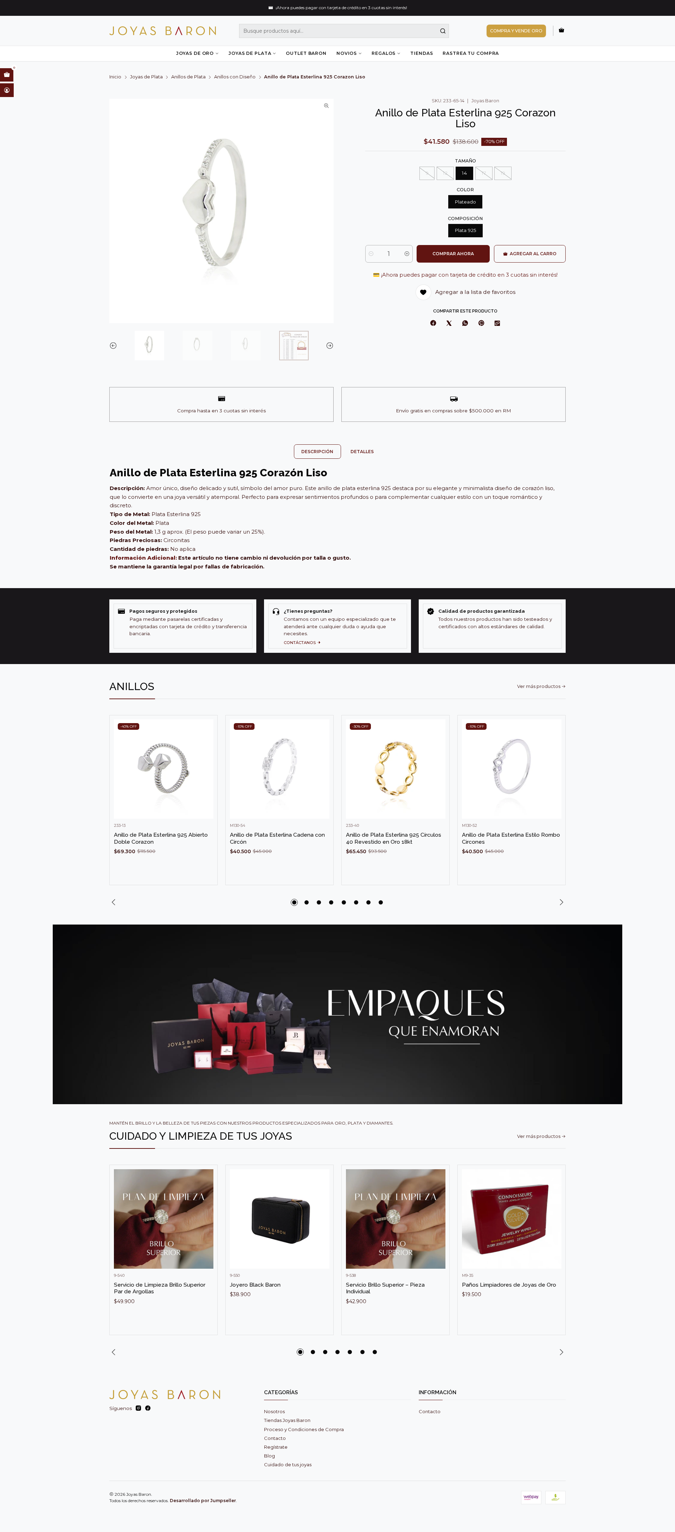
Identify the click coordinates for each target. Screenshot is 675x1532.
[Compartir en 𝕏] (449, 323)
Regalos (384, 53)
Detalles (362, 451)
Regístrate (276, 1447)
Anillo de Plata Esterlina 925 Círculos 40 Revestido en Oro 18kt (393, 838)
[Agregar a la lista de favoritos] (205, 758)
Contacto (275, 1438)
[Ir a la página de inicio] (162, 30)
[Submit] (443, 31)
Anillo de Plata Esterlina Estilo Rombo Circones (511, 838)
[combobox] (344, 31)
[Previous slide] (114, 345)
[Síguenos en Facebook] (147, 1408)
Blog (269, 1456)
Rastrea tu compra (471, 53)
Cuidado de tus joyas (287, 1464)
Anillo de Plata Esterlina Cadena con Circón (277, 838)
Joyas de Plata (250, 53)
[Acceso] (7, 90)
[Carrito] (561, 31)
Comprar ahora (453, 253)
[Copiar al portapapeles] (497, 323)
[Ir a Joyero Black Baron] (279, 1219)
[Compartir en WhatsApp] (464, 323)
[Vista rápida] (205, 776)
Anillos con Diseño (235, 77)
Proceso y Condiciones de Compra (304, 1429)
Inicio (115, 77)
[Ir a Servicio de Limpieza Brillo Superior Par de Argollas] (163, 1219)
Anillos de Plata (188, 77)
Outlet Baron (306, 53)
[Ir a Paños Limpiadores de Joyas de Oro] (511, 1219)
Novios (346, 53)
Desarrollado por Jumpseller (203, 1500)
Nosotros (274, 1411)
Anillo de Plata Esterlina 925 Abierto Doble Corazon (161, 838)
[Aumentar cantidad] (406, 253)
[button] (294, 902)
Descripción (317, 451)
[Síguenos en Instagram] (138, 1408)
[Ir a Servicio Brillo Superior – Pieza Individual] (395, 1219)
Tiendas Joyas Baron (287, 1420)
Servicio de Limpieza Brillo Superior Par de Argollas (159, 1288)
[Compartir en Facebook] (433, 323)
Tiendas (421, 53)
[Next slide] (328, 345)
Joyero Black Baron (255, 1284)
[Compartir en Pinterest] (481, 323)
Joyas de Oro (195, 53)
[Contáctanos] (337, 625)
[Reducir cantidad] (371, 253)
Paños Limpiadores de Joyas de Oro (509, 1284)
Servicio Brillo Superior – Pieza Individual (385, 1288)
